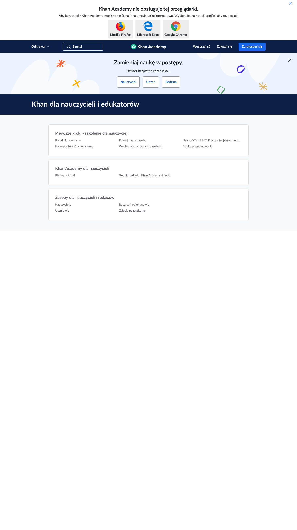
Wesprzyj (199, 46)
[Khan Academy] (148, 47)
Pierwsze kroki (65, 175)
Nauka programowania (197, 146)
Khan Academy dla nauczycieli (82, 169)
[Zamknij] (290, 3)
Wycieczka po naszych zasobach (140, 146)
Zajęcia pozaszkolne (132, 210)
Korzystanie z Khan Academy (74, 146)
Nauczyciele (63, 204)
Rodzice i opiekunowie (134, 204)
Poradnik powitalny (68, 140)
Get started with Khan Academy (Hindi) (144, 175)
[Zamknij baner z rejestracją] (290, 60)
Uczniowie (62, 210)
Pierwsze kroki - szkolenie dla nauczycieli (91, 133)
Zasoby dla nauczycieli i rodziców (84, 198)
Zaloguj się (224, 46)
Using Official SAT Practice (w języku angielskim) (215, 140)
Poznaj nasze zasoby (132, 140)
